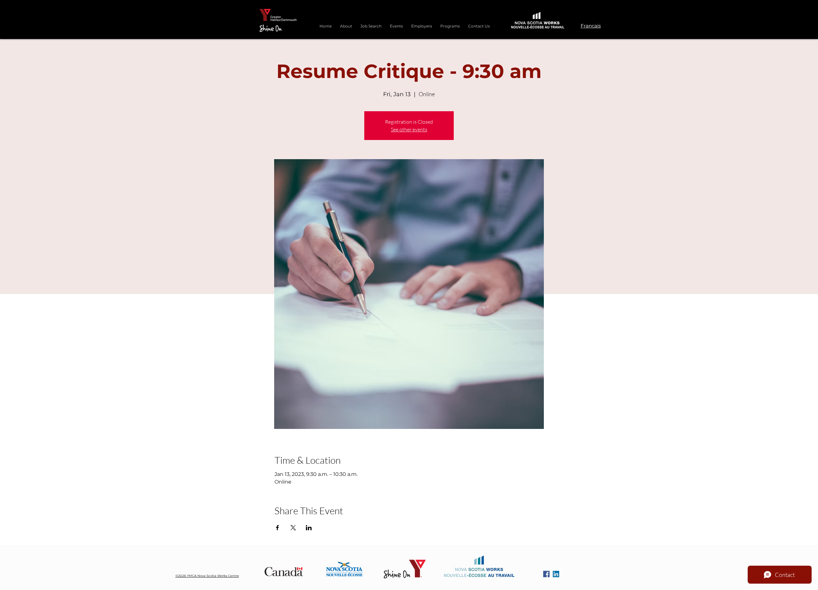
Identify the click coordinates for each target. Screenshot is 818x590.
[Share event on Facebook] (277, 527)
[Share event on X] (293, 527)
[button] (450, 23)
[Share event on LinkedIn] (309, 527)
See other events (409, 129)
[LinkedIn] (556, 574)
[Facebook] (546, 574)
